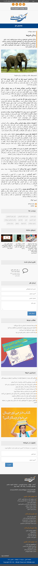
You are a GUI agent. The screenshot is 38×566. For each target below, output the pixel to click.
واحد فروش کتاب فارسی (30, 542)
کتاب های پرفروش (32, 548)
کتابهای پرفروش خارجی (31, 530)
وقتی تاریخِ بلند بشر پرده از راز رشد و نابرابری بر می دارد (20, 384)
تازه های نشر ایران (32, 535)
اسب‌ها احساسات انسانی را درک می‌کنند (25, 325)
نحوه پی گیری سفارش (31, 507)
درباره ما (22, 559)
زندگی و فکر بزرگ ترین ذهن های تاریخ (25, 398)
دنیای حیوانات (32, 223)
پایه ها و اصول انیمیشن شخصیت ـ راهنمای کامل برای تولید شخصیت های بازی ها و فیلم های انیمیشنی (31, 248)
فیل (26, 220)
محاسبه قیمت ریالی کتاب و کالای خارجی (27, 504)
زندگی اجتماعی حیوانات (10, 220)
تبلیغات (16, 559)
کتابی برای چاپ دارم (31, 516)
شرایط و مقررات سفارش (30, 506)
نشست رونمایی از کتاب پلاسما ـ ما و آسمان (23, 382)
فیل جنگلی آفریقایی (23, 216)
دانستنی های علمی (32, 534)
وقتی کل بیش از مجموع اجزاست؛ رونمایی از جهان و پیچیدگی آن (19, 379)
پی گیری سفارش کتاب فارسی (29, 546)
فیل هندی (33, 216)
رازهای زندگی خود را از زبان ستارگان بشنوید (24, 396)
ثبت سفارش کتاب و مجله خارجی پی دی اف (26, 501)
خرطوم (17, 223)
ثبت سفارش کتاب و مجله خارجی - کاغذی (27, 499)
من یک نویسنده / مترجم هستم (29, 520)
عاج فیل (21, 220)
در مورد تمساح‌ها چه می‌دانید (27, 330)
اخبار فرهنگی (33, 532)
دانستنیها (23, 223)
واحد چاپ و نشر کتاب (31, 514)
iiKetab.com (31, 562)
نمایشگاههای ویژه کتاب (31, 544)
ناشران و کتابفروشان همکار (30, 549)
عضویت (9, 465)
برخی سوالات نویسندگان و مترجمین (28, 523)
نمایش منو (18, 26)
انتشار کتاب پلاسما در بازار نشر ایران (26, 387)
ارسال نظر (31, 313)
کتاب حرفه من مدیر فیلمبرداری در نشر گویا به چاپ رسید (19, 246)
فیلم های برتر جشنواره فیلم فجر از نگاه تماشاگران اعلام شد (7, 246)
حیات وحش (10, 223)
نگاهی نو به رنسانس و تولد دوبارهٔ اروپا (25, 391)
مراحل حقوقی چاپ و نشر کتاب (29, 521)
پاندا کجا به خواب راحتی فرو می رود (26, 332)
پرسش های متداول (31, 509)
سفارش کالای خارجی (31, 502)
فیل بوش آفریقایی (11, 216)
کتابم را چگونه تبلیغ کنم (30, 551)
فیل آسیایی (32, 220)
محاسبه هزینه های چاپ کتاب (29, 518)
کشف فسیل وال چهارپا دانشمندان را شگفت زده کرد (22, 328)
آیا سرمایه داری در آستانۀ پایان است (25, 389)
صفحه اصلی (28, 559)
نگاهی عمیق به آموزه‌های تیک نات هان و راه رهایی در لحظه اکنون (19, 401)
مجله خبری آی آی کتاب (30, 528)
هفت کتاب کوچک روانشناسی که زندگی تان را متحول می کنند (18, 394)
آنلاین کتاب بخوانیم (31, 537)
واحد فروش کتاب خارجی (30, 496)
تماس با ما (11, 559)
